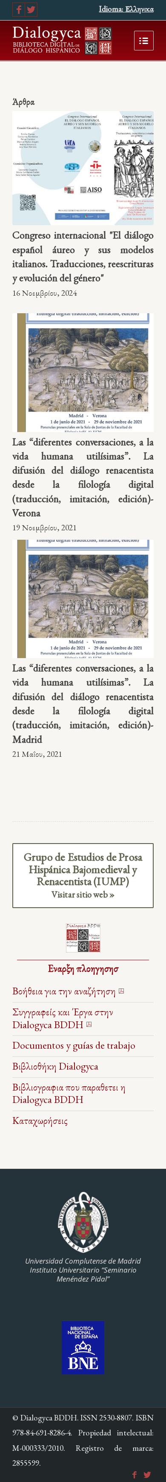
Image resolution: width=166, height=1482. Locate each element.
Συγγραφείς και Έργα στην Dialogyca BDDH (62, 1018)
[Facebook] (19, 9)
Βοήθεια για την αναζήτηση (64, 990)
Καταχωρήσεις (40, 1120)
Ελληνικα (139, 8)
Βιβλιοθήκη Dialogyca (55, 1066)
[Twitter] (31, 9)
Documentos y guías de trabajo (73, 1045)
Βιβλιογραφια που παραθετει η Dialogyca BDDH (69, 1093)
